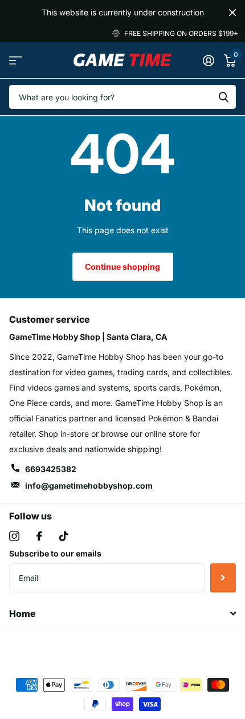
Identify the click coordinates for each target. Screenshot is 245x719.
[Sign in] (208, 60)
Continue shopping (122, 266)
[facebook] (39, 536)
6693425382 (50, 469)
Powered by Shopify (170, 646)
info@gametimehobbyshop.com (89, 485)
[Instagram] (14, 536)
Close (232, 12)
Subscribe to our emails (55, 553)
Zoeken (223, 97)
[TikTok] (63, 536)
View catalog (15, 60)
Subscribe (223, 577)
